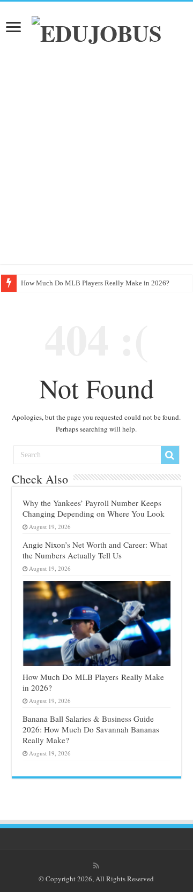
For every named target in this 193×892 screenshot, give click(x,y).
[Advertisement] (96, 157)
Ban (27, 283)
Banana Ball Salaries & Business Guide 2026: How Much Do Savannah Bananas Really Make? (91, 729)
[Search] (170, 455)
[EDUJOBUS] (97, 29)
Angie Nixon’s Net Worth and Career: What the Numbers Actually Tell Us (95, 550)
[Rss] (96, 865)
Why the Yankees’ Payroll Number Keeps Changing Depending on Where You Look (94, 508)
